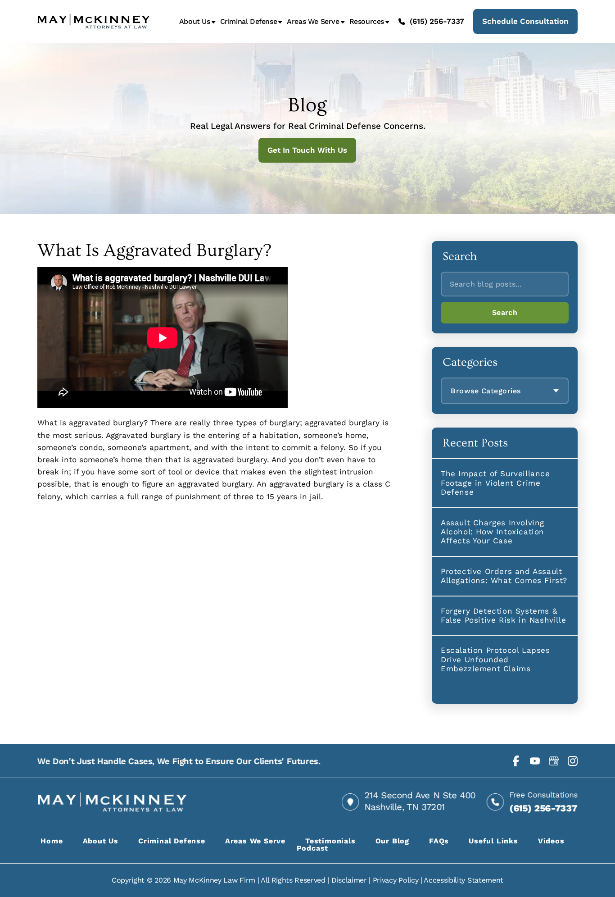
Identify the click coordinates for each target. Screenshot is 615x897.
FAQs (439, 841)
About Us (194, 22)
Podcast (313, 848)
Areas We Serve (313, 22)
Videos (551, 841)
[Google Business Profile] (554, 761)
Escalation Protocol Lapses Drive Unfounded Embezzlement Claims (495, 659)
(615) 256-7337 (437, 21)
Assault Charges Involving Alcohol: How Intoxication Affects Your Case (492, 532)
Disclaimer (349, 880)
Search (504, 312)
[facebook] (516, 761)
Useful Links (493, 841)
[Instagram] (573, 761)
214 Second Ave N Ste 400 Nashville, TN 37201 (419, 801)
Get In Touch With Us (308, 150)
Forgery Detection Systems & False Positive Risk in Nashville (503, 615)
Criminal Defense (248, 22)
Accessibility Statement (463, 880)
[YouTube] (535, 761)
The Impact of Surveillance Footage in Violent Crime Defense (495, 482)
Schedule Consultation (525, 21)
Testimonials (330, 841)
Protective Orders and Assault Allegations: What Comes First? (504, 576)
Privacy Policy (396, 880)
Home (52, 841)
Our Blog (392, 841)
